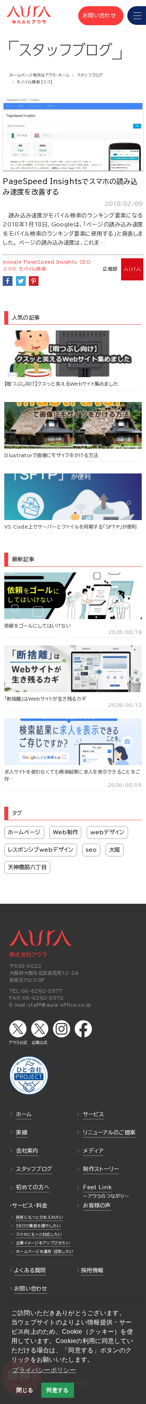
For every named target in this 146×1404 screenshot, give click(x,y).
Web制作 (65, 832)
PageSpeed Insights (50, 261)
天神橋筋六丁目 (27, 867)
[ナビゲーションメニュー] (136, 15)
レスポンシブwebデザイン (41, 849)
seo (91, 849)
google (12, 261)
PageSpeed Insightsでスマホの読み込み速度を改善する (70, 186)
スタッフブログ (90, 75)
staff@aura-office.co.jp (59, 1004)
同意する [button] (57, 1390)
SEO (85, 261)
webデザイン (107, 832)
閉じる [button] (24, 1390)
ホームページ (24, 832)
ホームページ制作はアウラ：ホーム (39, 75)
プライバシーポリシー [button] (44, 1370)
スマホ (9, 268)
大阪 (114, 849)
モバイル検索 (32, 268)
